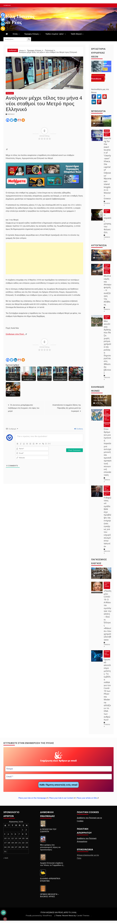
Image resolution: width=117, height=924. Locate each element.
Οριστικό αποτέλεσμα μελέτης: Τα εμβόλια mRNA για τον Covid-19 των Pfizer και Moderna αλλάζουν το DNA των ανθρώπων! (107, 689)
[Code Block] (39, 443)
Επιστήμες (107, 493)
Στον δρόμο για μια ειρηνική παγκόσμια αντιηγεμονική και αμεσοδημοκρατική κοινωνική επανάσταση (107, 452)
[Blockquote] (36, 443)
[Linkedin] (15, 120)
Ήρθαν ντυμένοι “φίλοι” (54, 34)
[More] (23, 120)
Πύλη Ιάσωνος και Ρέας (19, 18)
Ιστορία (107, 130)
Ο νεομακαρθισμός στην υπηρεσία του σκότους (101, 568)
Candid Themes (82, 915)
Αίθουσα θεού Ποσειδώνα (98, 78)
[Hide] (1, 33)
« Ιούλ (5, 858)
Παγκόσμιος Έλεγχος (107, 419)
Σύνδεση (79, 429)
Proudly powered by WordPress (39, 915)
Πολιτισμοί (10, 93)
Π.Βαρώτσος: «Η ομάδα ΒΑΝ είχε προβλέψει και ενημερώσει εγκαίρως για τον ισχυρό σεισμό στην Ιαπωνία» (107, 522)
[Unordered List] (33, 443)
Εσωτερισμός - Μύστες (107, 271)
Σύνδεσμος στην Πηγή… (15, 334)
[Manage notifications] (5, 919)
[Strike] (27, 443)
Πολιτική (107, 425)
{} (46, 443)
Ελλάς (15, 34)
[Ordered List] (30, 443)
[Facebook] (7, 120)
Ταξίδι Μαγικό (76, 34)
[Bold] (17, 443)
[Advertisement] (44, 258)
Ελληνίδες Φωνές (107, 411)
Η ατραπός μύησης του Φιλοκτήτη (107, 224)
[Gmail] (19, 120)
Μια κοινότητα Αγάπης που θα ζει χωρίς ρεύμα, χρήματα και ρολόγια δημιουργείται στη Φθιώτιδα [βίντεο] (107, 347)
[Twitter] (11, 120)
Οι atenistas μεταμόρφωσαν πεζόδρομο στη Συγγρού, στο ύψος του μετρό (23, 408)
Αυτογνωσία (99, 245)
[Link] (43, 443)
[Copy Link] (3, 28)
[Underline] (23, 443)
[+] (49, 443)
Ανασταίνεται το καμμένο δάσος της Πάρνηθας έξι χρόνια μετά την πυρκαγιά (66, 408)
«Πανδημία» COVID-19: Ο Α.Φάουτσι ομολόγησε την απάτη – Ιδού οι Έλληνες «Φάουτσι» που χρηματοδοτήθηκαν (107, 615)
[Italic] (20, 443)
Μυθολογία (98, 111)
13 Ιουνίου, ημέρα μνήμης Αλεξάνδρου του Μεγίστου (100, 395)
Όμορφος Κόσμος (31, 34)
